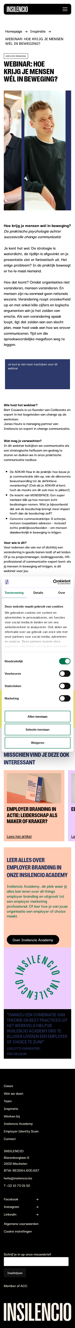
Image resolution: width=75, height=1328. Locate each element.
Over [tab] (61, 592)
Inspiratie (11, 1108)
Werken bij (12, 1116)
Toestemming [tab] (14, 592)
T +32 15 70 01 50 (17, 1185)
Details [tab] (38, 592)
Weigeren (37, 742)
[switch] (64, 673)
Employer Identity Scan (21, 1131)
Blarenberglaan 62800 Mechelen (16, 1160)
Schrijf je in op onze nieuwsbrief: (27, 1253)
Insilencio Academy (18, 1123)
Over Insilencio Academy (33, 939)
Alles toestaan (37, 716)
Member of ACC (15, 1285)
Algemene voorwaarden (21, 1223)
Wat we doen (13, 1093)
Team (8, 1100)
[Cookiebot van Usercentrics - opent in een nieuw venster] (53, 582)
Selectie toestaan (37, 729)
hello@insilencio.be (18, 1178)
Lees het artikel (19, 836)
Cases (8, 1085)
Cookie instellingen (18, 1231)
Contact (10, 1138)
